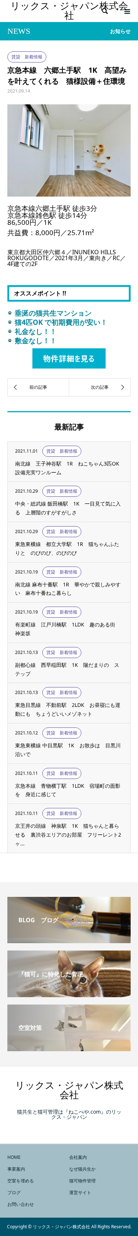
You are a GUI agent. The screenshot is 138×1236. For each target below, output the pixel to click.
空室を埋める (20, 1181)
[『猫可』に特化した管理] (69, 994)
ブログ (14, 1192)
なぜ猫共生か (82, 1169)
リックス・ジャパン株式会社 (69, 11)
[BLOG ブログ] (69, 940)
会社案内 (78, 1157)
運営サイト (80, 1192)
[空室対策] (69, 1048)
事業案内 (16, 1169)
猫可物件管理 (82, 1181)
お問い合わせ (20, 1204)
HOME (14, 1157)
